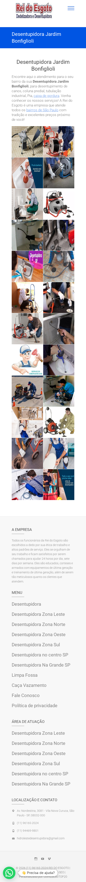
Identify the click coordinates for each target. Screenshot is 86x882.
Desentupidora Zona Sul (36, 644)
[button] (9, 873)
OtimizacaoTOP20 (55, 876)
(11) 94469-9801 (28, 830)
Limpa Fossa (25, 675)
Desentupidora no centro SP (40, 654)
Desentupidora (26, 604)
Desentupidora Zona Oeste (39, 634)
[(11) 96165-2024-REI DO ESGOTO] (34, 11)
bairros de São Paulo (42, 110)
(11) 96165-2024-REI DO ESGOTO (47, 868)
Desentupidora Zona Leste (38, 614)
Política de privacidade (34, 705)
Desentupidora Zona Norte (38, 624)
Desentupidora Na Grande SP (41, 665)
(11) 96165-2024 (28, 823)
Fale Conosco (26, 695)
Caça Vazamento (29, 685)
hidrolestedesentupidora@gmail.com (40, 838)
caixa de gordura (46, 96)
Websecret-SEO (54, 872)
